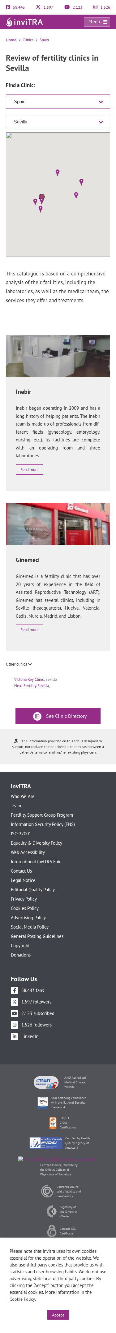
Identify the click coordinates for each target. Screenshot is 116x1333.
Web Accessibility (28, 852)
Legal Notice (23, 880)
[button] (42, 201)
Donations (21, 954)
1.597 (48, 7)
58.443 (18, 7)
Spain (44, 40)
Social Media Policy (30, 927)
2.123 (77, 7)
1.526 (105, 7)
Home (11, 40)
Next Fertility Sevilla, (32, 685)
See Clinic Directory (66, 716)
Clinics (28, 40)
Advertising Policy (28, 917)
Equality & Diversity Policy (36, 843)
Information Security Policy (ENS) (43, 824)
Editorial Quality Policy (33, 889)
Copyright (20, 945)
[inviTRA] (24, 21)
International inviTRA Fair (36, 861)
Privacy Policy (24, 899)
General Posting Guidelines (37, 936)
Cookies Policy (25, 908)
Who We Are (23, 796)
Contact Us (21, 871)
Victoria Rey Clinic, (35, 679)
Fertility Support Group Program (42, 815)
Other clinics (17, 664)
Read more (29, 469)
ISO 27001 (21, 833)
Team (16, 805)
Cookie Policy (22, 1299)
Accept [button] (58, 1315)
